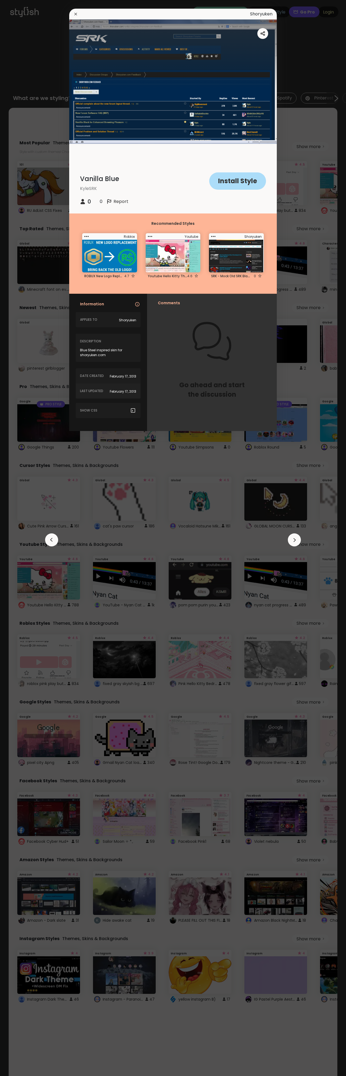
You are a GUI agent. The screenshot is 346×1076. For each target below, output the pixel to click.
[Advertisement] (21, 538)
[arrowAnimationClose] (51, 540)
